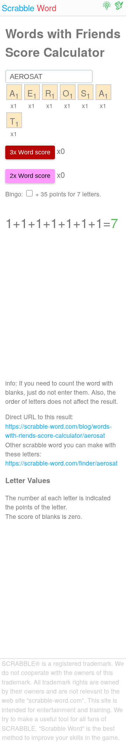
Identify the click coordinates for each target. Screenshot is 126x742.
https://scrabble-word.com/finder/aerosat (61, 463)
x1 (13, 105)
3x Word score (30, 152)
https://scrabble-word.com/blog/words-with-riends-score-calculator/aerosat (58, 431)
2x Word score (30, 175)
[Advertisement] (63, 309)
